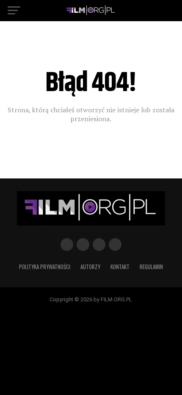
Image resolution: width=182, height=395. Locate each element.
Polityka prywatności (44, 267)
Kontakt (120, 267)
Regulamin (151, 267)
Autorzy (90, 267)
